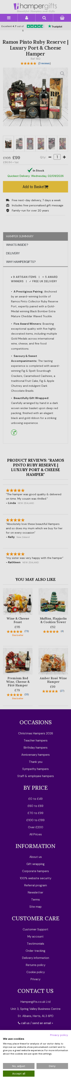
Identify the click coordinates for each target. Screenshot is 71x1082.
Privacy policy (59, 1035)
